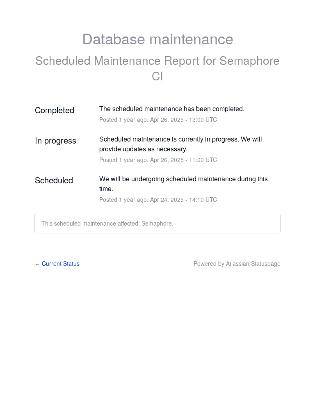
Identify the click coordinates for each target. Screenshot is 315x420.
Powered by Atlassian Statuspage (237, 263)
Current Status (57, 263)
